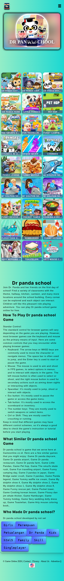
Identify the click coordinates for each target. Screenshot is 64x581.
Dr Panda (36, 532)
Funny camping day (53, 124)
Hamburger (32, 230)
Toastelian (32, 251)
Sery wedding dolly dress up (11, 251)
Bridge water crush (32, 145)
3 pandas (53, 145)
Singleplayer (15, 547)
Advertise (55, 561)
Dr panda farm (11, 103)
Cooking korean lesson (53, 209)
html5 (8, 540)
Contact (27, 561)
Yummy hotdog (53, 230)
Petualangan (14, 532)
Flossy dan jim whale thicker (11, 230)
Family (23, 540)
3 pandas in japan (11, 145)
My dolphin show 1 (32, 188)
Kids (53, 532)
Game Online (16, 6)
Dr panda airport (32, 82)
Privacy (35, 561)
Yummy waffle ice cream (32, 166)
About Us (45, 561)
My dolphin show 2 (11, 188)
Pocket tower (32, 209)
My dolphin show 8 (53, 188)
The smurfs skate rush (11, 124)
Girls (8, 525)
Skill (38, 540)
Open (60, 6)
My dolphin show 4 (53, 166)
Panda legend (11, 166)
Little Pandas (32, 103)
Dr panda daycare (11, 82)
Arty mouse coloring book (53, 251)
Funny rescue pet (11, 209)
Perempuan (26, 525)
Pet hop (53, 103)
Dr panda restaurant (53, 82)
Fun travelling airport (32, 124)
